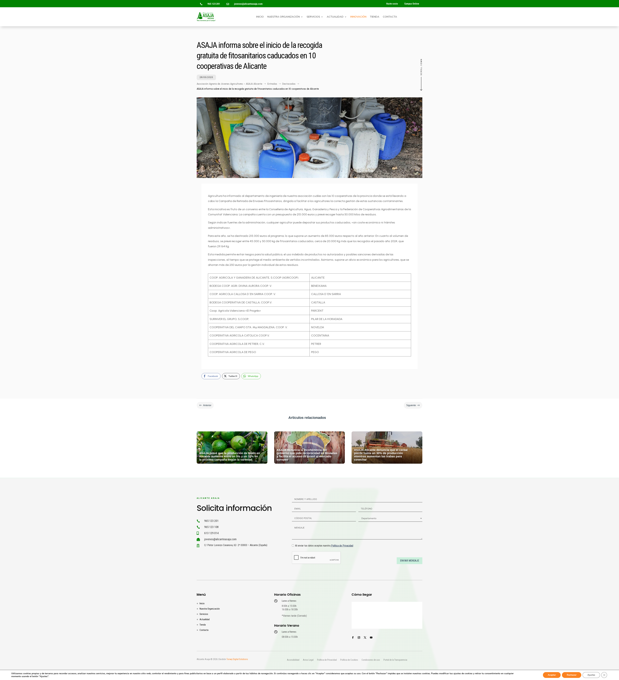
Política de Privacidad (342, 545)
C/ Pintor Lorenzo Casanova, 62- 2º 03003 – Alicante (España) (235, 545)
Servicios (313, 17)
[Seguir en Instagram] (358, 637)
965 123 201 (213, 3)
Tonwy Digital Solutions (237, 659)
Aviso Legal (308, 660)
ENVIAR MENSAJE (409, 560)
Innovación (358, 17)
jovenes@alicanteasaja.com (248, 3)
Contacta (390, 17)
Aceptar (552, 674)
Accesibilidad (293, 660)
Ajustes (591, 674)
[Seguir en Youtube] (371, 637)
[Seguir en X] (365, 637)
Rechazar (571, 674)
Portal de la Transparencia (395, 660)
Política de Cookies (349, 660)
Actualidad (335, 17)
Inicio (260, 17)
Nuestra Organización (283, 17)
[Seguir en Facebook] (352, 637)
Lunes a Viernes (289, 601)
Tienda (374, 17)
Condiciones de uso (371, 660)
